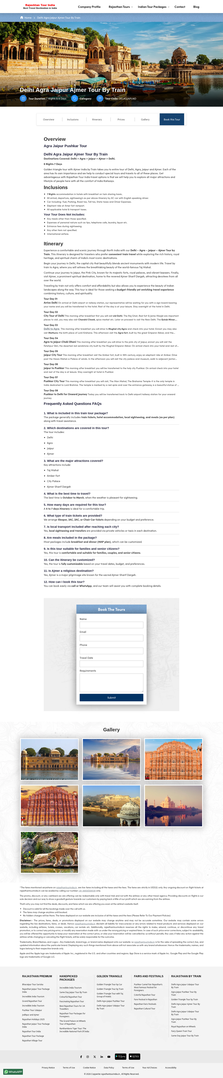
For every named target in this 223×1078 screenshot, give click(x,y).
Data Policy (109, 1067)
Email (83, 631)
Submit (111, 697)
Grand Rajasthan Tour (32, 1001)
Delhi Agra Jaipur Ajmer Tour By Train (58, 17)
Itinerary (97, 119)
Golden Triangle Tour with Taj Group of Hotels (110, 995)
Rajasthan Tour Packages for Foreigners (72, 1015)
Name (83, 619)
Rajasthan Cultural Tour (144, 1008)
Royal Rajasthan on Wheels (183, 1026)
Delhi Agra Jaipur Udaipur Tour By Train (111, 1007)
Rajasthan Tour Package (33, 1036)
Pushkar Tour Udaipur (32, 1010)
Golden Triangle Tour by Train (110, 989)
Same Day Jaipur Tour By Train (73, 992)
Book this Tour (172, 119)
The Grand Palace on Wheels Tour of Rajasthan (73, 1022)
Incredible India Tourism (33, 996)
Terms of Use (69, 1067)
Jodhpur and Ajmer (30, 1014)
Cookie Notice (89, 1067)
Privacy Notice (48, 1067)
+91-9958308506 (87, 890)
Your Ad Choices (149, 1067)
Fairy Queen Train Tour (181, 1031)
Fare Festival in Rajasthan (145, 999)
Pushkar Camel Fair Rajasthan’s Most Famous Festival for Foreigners (148, 987)
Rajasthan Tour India (31, 1031)
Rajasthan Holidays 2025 (33, 1019)
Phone (83, 645)
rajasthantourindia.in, (66, 887)
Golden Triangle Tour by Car (109, 984)
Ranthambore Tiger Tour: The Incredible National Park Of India (74, 1030)
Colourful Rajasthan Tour (71, 996)
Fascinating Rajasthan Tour (72, 1001)
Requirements (88, 670)
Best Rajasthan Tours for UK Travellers (72, 1007)
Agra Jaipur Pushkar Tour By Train (184, 993)
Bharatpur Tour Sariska (32, 984)
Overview (48, 119)
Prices (121, 119)
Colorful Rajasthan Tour (144, 994)
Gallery (145, 119)
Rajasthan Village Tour (32, 1040)
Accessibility (170, 1067)
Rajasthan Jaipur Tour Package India (36, 990)
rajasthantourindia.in (85, 923)
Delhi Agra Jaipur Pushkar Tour (111, 1001)
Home (28, 17)
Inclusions (73, 119)
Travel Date (86, 657)
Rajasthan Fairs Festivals (145, 1004)
